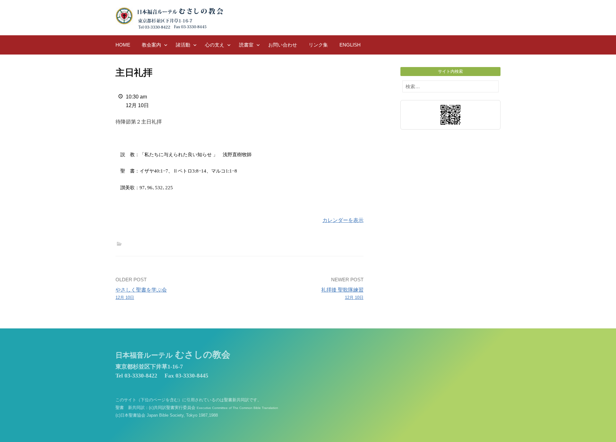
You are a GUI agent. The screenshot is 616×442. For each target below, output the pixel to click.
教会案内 (151, 44)
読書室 (246, 44)
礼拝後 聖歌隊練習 (342, 293)
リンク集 (318, 44)
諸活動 (183, 44)
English (350, 44)
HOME (123, 44)
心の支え (214, 44)
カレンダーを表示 (343, 220)
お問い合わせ (282, 44)
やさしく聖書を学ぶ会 (141, 293)
